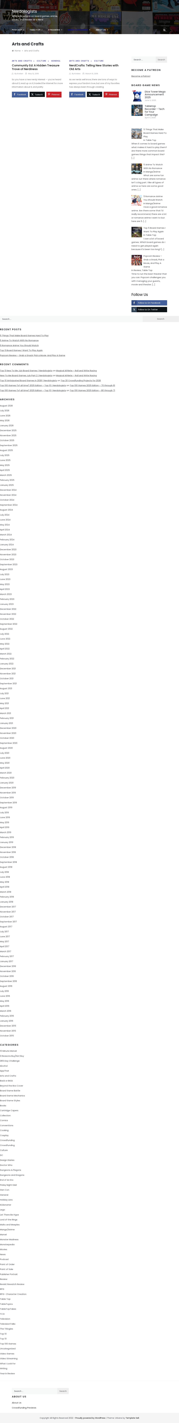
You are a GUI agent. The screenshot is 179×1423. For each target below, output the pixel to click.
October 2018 (7, 857)
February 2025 (7, 480)
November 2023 (8, 554)
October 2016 (7, 976)
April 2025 (5, 470)
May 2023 (5, 584)
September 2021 (8, 683)
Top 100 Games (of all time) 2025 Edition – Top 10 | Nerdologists (33, 385)
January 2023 (7, 604)
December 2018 (8, 847)
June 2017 (5, 936)
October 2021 (7, 678)
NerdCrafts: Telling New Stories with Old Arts (93, 67)
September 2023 (8, 564)
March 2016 (5, 1010)
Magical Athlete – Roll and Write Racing (76, 370)
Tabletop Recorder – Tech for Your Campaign (154, 110)
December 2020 (8, 728)
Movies (3, 1249)
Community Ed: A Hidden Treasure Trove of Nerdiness (35, 67)
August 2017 (6, 926)
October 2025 (7, 440)
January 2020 (7, 782)
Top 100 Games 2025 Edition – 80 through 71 (92, 390)
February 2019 (7, 837)
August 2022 (6, 628)
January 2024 (7, 544)
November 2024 (8, 494)
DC (1, 1155)
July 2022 (4, 633)
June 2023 (5, 579)
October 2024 (7, 499)
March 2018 (5, 891)
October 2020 (7, 738)
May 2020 (5, 762)
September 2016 (8, 981)
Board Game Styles (10, 1100)
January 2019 (6, 842)
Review (3, 1279)
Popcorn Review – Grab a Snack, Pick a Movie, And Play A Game (32, 355)
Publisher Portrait (9, 1274)
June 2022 (5, 638)
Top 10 (3, 1333)
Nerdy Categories (78, 30)
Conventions (6, 1125)
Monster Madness (9, 1239)
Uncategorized (8, 1348)
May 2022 (4, 643)
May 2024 (5, 524)
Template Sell (132, 1418)
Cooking (4, 1130)
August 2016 (6, 986)
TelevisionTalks (7, 1323)
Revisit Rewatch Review (12, 1284)
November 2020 (8, 733)
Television (5, 1318)
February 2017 (7, 956)
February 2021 (7, 718)
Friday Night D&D (8, 1184)
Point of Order (7, 1264)
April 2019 (4, 827)
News (3, 1254)
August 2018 (6, 867)
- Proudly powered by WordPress (90, 1418)
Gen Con (4, 1189)
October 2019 (7, 797)
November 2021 (8, 673)
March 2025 (6, 475)
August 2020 (6, 747)
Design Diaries (7, 1160)
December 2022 (8, 609)
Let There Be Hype (9, 1214)
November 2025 (8, 435)
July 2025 (4, 455)
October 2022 (7, 618)
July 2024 (4, 514)
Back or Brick (6, 1080)
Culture (41, 61)
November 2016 (8, 971)
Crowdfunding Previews (24, 1407)
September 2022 (8, 623)
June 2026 (5, 415)
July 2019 (4, 812)
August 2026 (6, 405)
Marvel (3, 1234)
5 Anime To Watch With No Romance (19, 340)
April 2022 (5, 648)
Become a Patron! (140, 76)
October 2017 (7, 916)
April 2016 (4, 1005)
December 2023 (8, 549)
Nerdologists (24, 11)
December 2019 (8, 787)
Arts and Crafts (22, 61)
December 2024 (8, 489)
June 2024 (5, 519)
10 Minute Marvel (8, 1050)
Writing (3, 1368)
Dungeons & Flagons (10, 1170)
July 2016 (4, 991)
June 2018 (5, 876)
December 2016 (8, 966)
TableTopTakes (8, 1308)
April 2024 (5, 529)
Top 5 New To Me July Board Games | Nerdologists (26, 370)
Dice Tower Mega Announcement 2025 (155, 94)
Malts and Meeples (10, 1224)
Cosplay (4, 1135)
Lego (2, 1209)
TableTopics (6, 1304)
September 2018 (8, 862)
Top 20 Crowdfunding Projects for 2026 (81, 380)
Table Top (35, 30)
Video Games (7, 1353)
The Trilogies (6, 1328)
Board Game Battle (10, 1090)
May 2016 (4, 1001)
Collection (5, 1115)
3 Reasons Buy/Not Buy (12, 1055)
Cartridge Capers (9, 1110)
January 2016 (6, 1020)
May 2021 (4, 703)
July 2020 (4, 752)
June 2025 (5, 460)
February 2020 (7, 777)
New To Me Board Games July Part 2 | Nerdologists (26, 375)
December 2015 (8, 1025)
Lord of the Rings (8, 1219)
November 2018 (8, 852)
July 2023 (4, 574)
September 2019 (8, 802)
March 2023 (6, 594)
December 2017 (8, 906)
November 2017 (8, 911)
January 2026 (7, 425)
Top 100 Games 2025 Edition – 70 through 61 (92, 385)
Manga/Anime (7, 1229)
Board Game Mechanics (12, 1095)
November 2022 (8, 614)
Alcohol (4, 1065)
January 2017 (6, 961)
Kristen (20, 73)
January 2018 (6, 901)
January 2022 (6, 663)
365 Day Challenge (10, 1060)
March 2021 (5, 713)
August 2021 (6, 688)
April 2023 (5, 589)
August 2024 (6, 509)
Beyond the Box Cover (11, 1085)
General (56, 61)
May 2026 (5, 420)
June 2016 (5, 996)
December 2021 (8, 668)
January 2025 (7, 485)
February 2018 (7, 896)
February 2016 (7, 1015)
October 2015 (7, 1035)
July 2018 (4, 872)
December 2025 (8, 430)
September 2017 (8, 921)
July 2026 (4, 410)
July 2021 (4, 693)
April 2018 (4, 886)
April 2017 (4, 946)
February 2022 (7, 658)
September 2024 (8, 504)
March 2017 (5, 951)
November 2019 (8, 792)
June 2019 (5, 817)
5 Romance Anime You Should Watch (19, 345)
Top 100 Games (8, 1343)
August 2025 (6, 450)
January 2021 (6, 723)
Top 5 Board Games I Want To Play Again (21, 350)
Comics (4, 1120)
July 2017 (4, 931)
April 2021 (4, 708)
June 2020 (5, 757)
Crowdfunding (7, 1140)
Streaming (54, 30)
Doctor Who (6, 1165)
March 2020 (6, 772)
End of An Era (6, 1179)
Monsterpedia (7, 1244)
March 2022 (5, 653)
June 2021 (5, 698)
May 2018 (4, 881)
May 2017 (4, 941)
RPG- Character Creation (13, 1294)
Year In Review (7, 1373)
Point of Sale (6, 1269)
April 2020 (5, 767)
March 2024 (6, 534)
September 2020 (8, 743)
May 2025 (5, 465)
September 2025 (8, 445)
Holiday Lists (6, 1199)
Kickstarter (5, 1204)
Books (3, 1105)
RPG (2, 1289)
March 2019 (5, 832)
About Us (101, 30)
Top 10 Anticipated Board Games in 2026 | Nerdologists (28, 380)
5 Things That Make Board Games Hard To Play (24, 335)
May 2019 (4, 822)
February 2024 (7, 539)
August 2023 (6, 569)
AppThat (4, 1070)
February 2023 (7, 599)
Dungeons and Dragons (12, 1175)
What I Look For (8, 1363)
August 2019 (6, 807)
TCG (2, 1313)
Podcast (17, 30)
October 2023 (7, 559)
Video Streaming (8, 1358)
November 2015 (8, 1030)
